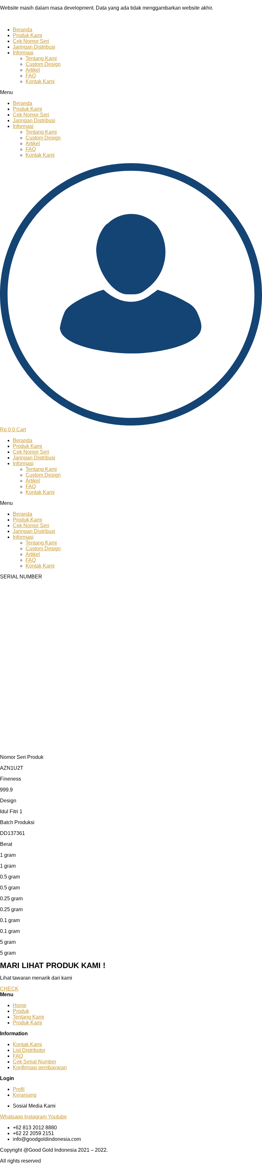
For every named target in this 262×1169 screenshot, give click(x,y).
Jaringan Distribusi (34, 47)
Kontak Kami (40, 81)
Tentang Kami (41, 58)
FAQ (31, 75)
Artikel (33, 70)
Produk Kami (27, 35)
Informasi (23, 52)
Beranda (22, 29)
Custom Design (43, 64)
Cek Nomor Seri (31, 41)
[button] (131, 92)
